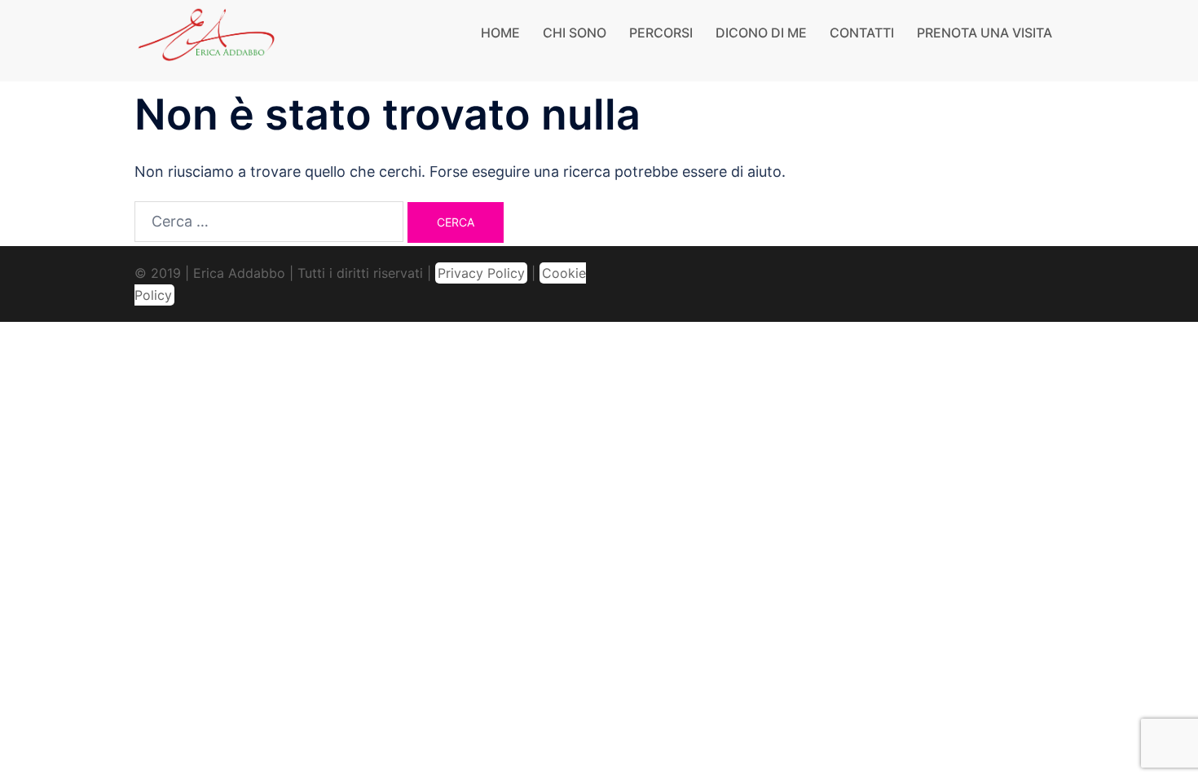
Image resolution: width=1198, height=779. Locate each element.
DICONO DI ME (761, 32)
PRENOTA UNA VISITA (984, 32)
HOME (500, 32)
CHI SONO (574, 32)
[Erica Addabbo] (207, 39)
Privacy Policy (481, 273)
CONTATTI (862, 32)
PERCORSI (661, 32)
